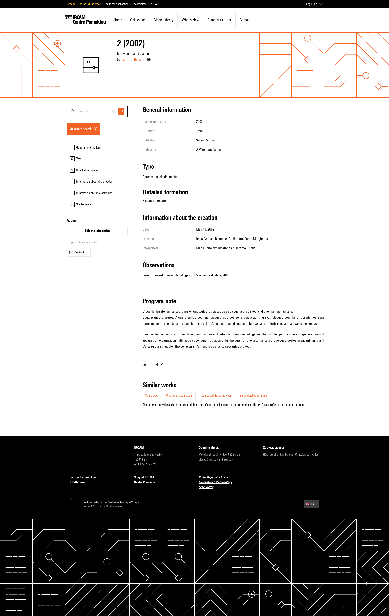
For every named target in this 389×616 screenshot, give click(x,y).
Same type (151, 395)
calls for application (117, 4)
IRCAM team (77, 482)
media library (163, 20)
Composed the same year (216, 395)
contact (245, 20)
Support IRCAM (144, 477)
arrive (154, 4)
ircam (71, 4)
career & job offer (90, 4)
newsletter (140, 4)
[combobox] (97, 111)
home (118, 20)
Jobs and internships (83, 477)
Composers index (219, 20)
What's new (190, 20)
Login (309, 4)
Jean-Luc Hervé (131, 59)
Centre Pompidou (145, 482)
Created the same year (179, 395)
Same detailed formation (254, 395)
